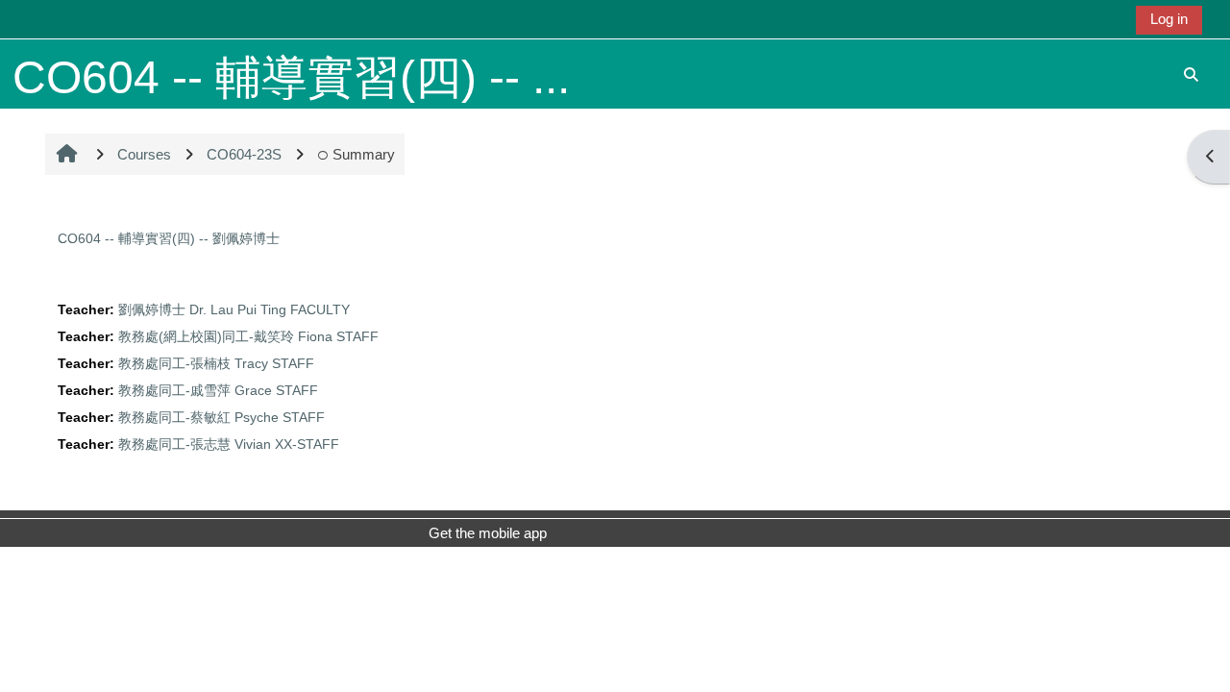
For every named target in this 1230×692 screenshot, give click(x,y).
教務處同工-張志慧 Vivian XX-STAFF (228, 444)
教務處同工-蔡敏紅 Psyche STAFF (221, 417)
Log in (1169, 19)
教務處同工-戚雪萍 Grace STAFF (218, 390)
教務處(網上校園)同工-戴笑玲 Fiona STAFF (248, 337)
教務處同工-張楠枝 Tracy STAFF (216, 364)
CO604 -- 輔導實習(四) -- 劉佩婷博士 (169, 238)
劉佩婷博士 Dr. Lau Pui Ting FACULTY (234, 310)
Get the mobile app (488, 533)
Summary (363, 154)
